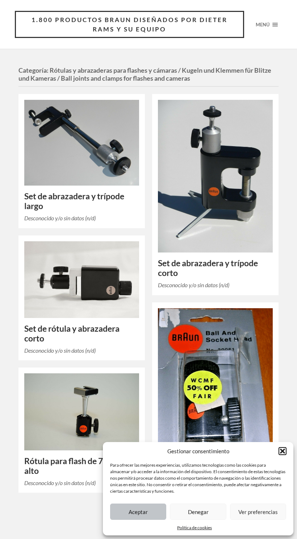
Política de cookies (194, 527)
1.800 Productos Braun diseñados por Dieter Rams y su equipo (129, 24)
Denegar (198, 512)
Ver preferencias (258, 512)
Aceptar (138, 512)
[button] (282, 451)
